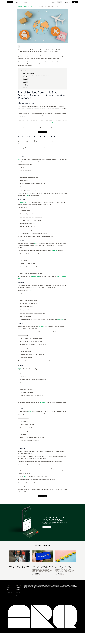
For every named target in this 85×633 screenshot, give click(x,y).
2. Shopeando (26, 78)
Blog (59, 2)
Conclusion (24, 87)
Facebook (18, 595)
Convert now (46, 527)
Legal (8, 589)
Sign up (75, 2)
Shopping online (28, 6)
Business (25, 2)
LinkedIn (18, 587)
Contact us (9, 592)
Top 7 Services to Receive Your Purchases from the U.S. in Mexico (36, 75)
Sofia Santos (13, 575)
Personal (17, 2)
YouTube (18, 592)
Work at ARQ (9, 590)
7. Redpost (25, 85)
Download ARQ (42, 496)
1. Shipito (25, 76)
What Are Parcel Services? (28, 73)
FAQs (53, 2)
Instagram (18, 589)
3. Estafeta (25, 79)
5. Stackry (25, 82)
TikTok (17, 594)
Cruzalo (30, 290)
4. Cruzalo (25, 81)
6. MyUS (25, 84)
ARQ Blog (20, 6)
